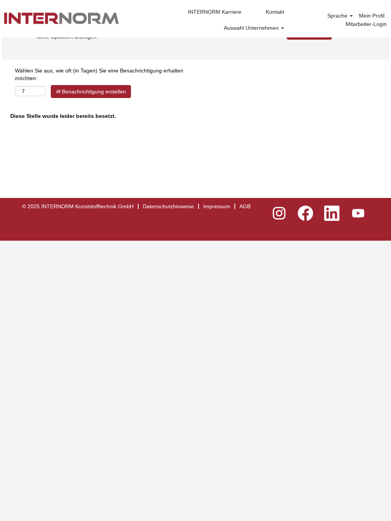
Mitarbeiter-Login (366, 24)
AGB (244, 206)
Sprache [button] (338, 16)
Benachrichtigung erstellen (93, 91)
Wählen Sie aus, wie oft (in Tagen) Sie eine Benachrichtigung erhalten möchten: (99, 74)
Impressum (216, 206)
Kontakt (275, 12)
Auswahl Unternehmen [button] (252, 28)
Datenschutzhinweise (168, 206)
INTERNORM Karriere (214, 12)
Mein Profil (372, 16)
